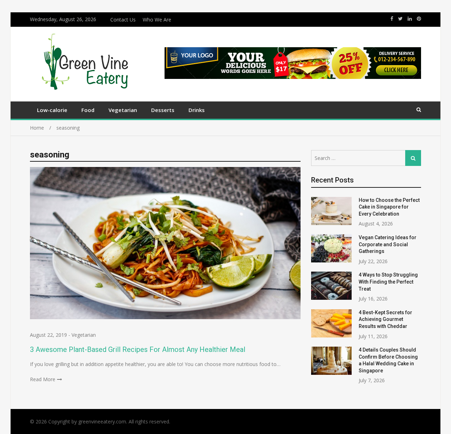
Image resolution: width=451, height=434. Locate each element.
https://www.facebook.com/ (391, 18)
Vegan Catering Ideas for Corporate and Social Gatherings (387, 244)
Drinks (197, 109)
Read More (42, 379)
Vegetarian (123, 109)
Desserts (162, 109)
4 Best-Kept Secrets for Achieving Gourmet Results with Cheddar (385, 319)
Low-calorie (52, 109)
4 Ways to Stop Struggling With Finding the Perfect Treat (388, 281)
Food (87, 109)
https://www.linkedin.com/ (410, 18)
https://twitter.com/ (400, 18)
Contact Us (123, 19)
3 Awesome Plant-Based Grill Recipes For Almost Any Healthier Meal (137, 349)
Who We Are (157, 19)
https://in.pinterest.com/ (419, 18)
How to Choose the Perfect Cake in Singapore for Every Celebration (389, 207)
